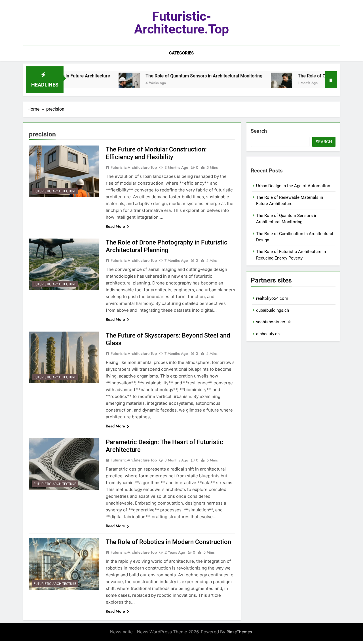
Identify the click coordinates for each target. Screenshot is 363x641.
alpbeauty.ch (268, 333)
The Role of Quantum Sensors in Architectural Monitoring (188, 76)
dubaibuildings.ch (272, 310)
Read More (115, 226)
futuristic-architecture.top (181, 23)
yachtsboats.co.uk (273, 321)
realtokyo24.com (272, 298)
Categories (181, 53)
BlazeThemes (239, 631)
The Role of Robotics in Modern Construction (168, 541)
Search (259, 131)
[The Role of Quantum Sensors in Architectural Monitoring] (113, 83)
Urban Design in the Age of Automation (293, 185)
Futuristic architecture (55, 191)
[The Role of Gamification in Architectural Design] (266, 83)
